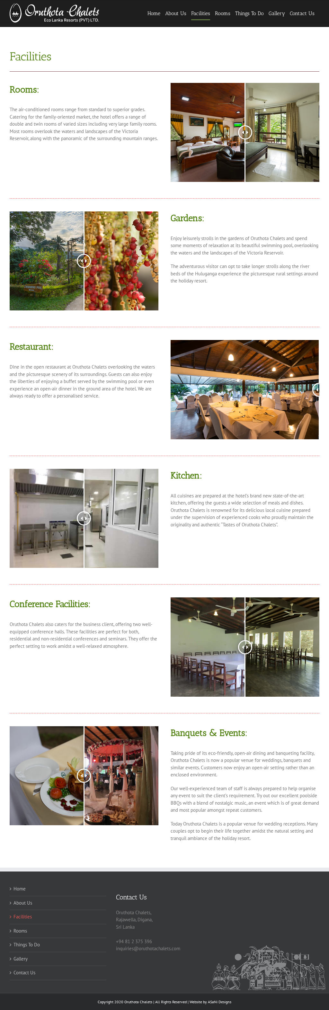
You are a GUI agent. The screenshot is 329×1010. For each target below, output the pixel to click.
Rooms (20, 931)
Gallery (20, 959)
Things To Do (26, 945)
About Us (22, 903)
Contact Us (24, 973)
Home (19, 889)
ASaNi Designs (219, 1001)
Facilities (22, 917)
